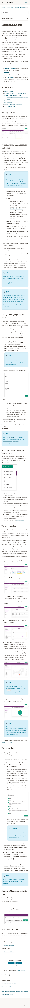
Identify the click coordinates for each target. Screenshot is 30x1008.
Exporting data (8, 102)
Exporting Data (20, 520)
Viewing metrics (8, 101)
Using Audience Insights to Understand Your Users (15, 991)
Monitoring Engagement (21, 7)
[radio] (11, 963)
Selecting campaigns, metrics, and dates (15, 93)
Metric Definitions (6, 986)
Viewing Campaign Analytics (9, 983)
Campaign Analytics (7, 742)
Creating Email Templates (8, 994)
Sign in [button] (25, 2)
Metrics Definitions (9, 952)
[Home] (7, 3)
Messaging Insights (9, 945)
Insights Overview (6, 989)
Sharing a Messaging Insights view (13, 104)
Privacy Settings (21, 1005)
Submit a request (21, 970)
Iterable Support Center (7, 7)
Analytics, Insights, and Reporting (9, 9)
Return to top (5, 975)
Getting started (8, 91)
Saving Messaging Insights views (12, 95)
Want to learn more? (9, 106)
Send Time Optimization (16, 209)
